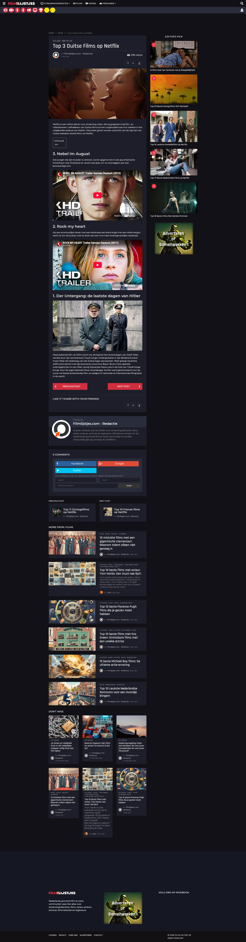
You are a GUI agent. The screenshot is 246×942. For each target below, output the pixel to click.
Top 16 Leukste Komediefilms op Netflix (168, 144)
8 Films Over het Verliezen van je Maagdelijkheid (172, 70)
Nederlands (110, 684)
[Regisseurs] (29, 10)
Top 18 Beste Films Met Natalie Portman (169, 216)
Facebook (77, 463)
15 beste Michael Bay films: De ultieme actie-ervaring (120, 663)
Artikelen (55, 740)
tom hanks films (131, 564)
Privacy (62, 935)
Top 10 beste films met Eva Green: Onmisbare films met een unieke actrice (119, 637)
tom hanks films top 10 (109, 566)
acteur (117, 657)
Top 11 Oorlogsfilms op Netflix (76, 511)
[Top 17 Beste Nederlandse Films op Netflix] (173, 162)
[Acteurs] (17, 10)
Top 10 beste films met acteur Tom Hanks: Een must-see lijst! (120, 572)
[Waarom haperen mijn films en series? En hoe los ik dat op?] (97, 726)
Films (79, 3)
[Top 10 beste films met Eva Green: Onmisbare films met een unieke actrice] (72, 639)
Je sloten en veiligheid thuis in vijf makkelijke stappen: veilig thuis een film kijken (62, 747)
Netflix (67, 41)
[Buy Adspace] (46, 10)
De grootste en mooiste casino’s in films (87, 880)
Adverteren (86, 935)
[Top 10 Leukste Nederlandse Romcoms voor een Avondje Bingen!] (72, 693)
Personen (108, 3)
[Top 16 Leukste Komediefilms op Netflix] (173, 126)
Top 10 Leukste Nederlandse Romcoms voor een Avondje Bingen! (118, 692)
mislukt (114, 534)
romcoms (121, 684)
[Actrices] (23, 10)
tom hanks (118, 564)
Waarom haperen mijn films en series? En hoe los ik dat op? (97, 746)
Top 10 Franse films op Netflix (127, 511)
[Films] (5, 10)
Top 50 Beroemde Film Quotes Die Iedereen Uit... (61, 876)
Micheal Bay (131, 657)
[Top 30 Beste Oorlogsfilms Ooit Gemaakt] (173, 89)
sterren (122, 534)
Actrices (103, 603)
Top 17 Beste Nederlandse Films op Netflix (169, 177)
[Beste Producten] (40, 10)
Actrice (117, 630)
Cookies (53, 935)
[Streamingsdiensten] (35, 10)
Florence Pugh (126, 603)
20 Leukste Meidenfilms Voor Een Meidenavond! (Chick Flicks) (215, 876)
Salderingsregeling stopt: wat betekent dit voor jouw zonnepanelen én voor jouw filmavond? (131, 747)
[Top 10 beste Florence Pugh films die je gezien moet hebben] (72, 611)
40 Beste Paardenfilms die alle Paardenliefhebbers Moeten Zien (189, 875)
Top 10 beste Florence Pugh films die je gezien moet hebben (118, 610)
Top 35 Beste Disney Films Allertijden (112, 876)
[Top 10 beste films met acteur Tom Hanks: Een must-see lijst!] (72, 573)
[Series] (11, 10)
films (107, 534)
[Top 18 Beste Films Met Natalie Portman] (173, 198)
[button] (4, 3)
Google (119, 463)
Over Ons (73, 935)
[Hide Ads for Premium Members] (52, 10)
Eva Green (126, 630)
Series (92, 3)
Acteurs (103, 564)
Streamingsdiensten (56, 3)
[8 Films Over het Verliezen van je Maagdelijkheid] (173, 54)
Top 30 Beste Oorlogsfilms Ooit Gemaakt (169, 106)
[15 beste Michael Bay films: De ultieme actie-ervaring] (72, 666)
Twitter (77, 470)
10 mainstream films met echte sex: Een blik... (164, 880)
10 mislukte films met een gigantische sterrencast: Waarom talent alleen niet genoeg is (117, 543)
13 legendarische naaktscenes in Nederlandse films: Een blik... (138, 882)
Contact (98, 935)
